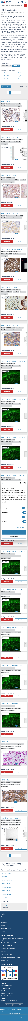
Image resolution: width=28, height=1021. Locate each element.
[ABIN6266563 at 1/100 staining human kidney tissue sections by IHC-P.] (12, 265)
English (10, 1005)
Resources (3, 925)
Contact (3, 917)
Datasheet (7, 129)
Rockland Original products (8, 948)
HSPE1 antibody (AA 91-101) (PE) (11, 666)
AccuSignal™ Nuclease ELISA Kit (9, 943)
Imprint (8, 1009)
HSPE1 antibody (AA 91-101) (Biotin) (12, 475)
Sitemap (3, 931)
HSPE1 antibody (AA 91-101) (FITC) (12, 590)
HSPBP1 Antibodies (6, 876)
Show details (20, 527)
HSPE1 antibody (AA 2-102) (9, 213)
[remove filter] (10, 66)
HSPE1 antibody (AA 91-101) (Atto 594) (13, 399)
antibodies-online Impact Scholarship (10, 957)
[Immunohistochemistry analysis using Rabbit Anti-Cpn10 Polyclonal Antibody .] (12, 377)
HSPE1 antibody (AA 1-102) (9, 137)
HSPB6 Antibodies (6, 894)
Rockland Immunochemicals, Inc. (9, 1000)
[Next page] (20, 92)
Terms (1, 1011)
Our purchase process (6, 954)
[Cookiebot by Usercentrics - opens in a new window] (20, 483)
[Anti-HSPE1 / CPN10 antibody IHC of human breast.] (12, 757)
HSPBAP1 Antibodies (7, 880)
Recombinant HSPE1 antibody (10, 818)
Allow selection (14, 536)
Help (2, 919)
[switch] (24, 512)
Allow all (14, 531)
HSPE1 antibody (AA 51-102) (10, 175)
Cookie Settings (20, 1009)
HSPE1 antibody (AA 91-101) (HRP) (12, 628)
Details (21, 129)
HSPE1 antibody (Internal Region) (11, 249)
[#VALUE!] (12, 339)
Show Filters (7, 87)
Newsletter (3, 922)
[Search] (25, 5)
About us (2, 1009)
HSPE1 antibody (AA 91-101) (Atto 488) (13, 437)
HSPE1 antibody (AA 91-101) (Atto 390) (13, 361)
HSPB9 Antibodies (6, 884)
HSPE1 (15, 905)
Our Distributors (5, 960)
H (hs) (10, 905)
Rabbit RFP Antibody (6, 945)
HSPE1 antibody (6, 101)
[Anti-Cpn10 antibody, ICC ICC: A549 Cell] (12, 303)
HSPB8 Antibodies (6, 887)
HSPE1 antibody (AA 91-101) (10, 704)
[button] (25, 115)
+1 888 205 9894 (7, 995)
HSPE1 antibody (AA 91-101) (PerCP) (13, 551)
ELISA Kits (3, 951)
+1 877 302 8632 (8, 993)
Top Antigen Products (6, 928)
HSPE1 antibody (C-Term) (9, 287)
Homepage (4, 905)
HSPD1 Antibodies (6, 873)
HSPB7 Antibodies (6, 891)
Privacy (13, 1009)
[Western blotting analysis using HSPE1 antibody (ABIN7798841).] (12, 833)
